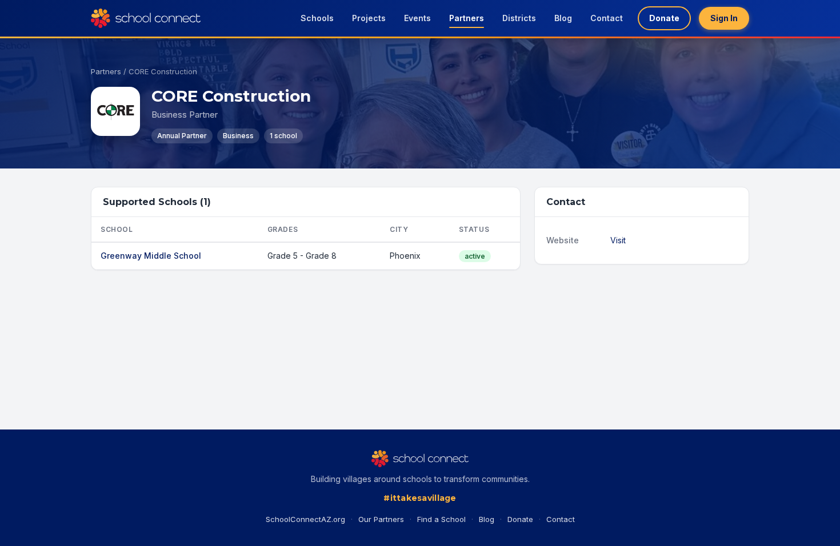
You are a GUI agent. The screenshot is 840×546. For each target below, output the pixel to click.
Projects (369, 18)
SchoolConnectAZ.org (305, 519)
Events (417, 18)
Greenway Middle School (151, 255)
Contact (606, 18)
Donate (664, 18)
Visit (618, 240)
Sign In (724, 18)
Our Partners (381, 519)
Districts (519, 18)
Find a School (441, 519)
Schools (317, 18)
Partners (466, 18)
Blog (563, 18)
